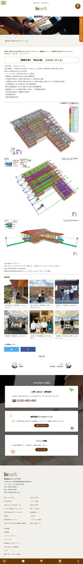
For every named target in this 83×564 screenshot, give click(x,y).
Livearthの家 (7, 501)
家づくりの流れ (35, 508)
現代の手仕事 (34, 505)
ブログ (6, 550)
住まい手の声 (34, 497)
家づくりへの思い (9, 497)
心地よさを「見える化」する (12, 505)
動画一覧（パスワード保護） (12, 554)
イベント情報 (34, 501)
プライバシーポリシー (10, 536)
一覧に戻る (41, 356)
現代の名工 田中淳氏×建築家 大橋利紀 (15, 523)
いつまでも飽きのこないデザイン (14, 508)
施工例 (6, 516)
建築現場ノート (35, 512)
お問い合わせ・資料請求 (11, 547)
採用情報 (6, 532)
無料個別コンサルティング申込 (81, 29)
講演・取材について (36, 523)
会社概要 (6, 528)
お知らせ (33, 516)
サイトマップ (8, 539)
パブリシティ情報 (35, 519)
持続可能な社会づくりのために (13, 512)
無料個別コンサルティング (12, 543)
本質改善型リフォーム (10, 519)
